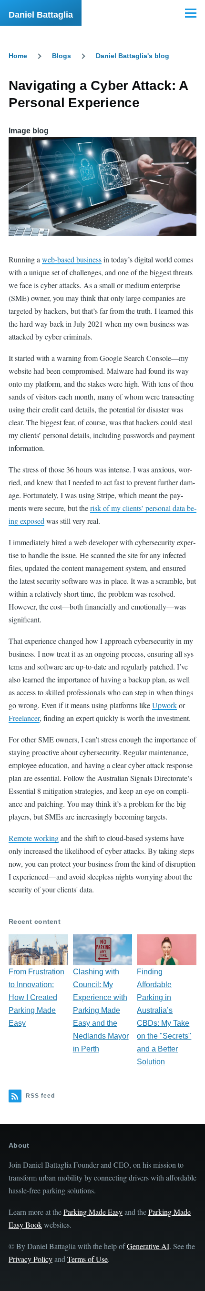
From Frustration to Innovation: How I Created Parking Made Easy (36, 997)
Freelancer (24, 718)
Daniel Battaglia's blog (132, 56)
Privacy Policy (30, 1259)
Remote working (34, 838)
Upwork (164, 705)
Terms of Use (87, 1259)
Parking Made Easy (93, 1212)
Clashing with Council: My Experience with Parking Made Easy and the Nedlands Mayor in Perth (101, 1010)
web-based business (72, 259)
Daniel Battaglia (41, 15)
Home (18, 56)
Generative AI (148, 1246)
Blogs (61, 56)
